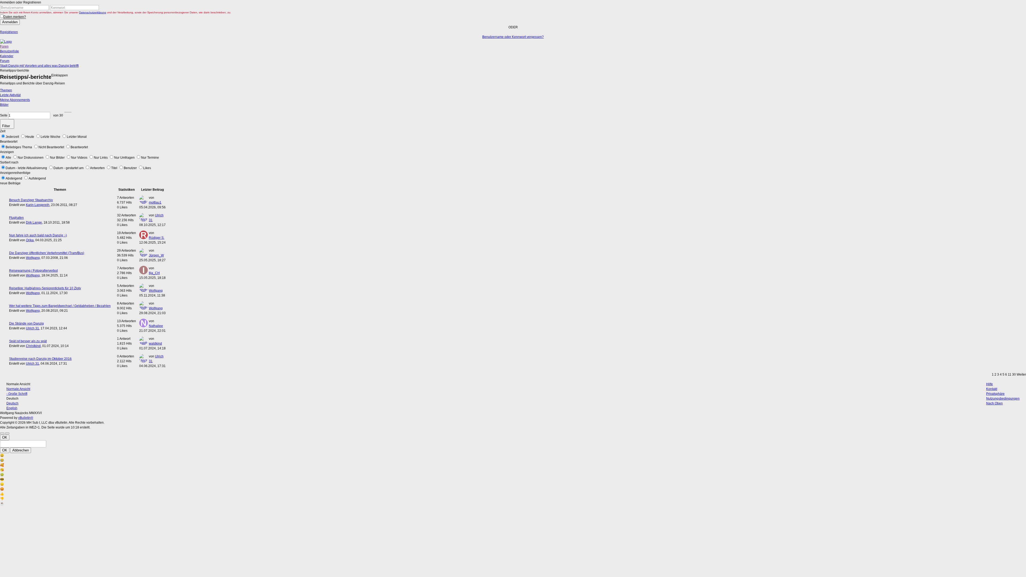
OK (4, 437)
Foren (4, 46)
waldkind (155, 343)
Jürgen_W (156, 255)
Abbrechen (20, 450)
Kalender (6, 56)
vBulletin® (25, 418)
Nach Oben (994, 403)
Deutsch (12, 403)
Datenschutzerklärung (92, 12)
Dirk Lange (34, 222)
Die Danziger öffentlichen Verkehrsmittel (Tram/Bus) (46, 253)
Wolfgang (33, 258)
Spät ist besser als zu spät (28, 341)
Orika (30, 240)
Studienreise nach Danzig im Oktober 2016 (40, 359)
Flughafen (16, 218)
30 (1014, 374)
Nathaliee (156, 326)
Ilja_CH (154, 273)
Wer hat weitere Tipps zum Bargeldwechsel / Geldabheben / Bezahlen (60, 306)
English (11, 408)
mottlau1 (155, 202)
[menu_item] (513, 455)
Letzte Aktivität (10, 95)
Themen (6, 90)
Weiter (1021, 374)
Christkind (33, 346)
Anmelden (10, 22)
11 (1009, 374)
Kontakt (991, 389)
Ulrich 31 (32, 328)
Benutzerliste (9, 51)
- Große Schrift (16, 394)
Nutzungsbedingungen (1003, 398)
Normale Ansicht (18, 389)
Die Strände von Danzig (26, 323)
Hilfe (989, 384)
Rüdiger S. (156, 238)
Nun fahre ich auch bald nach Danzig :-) (38, 235)
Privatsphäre (995, 394)
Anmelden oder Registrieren (20, 2)
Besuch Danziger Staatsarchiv (31, 200)
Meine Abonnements (15, 100)
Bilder (4, 105)
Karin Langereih (37, 205)
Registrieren (9, 32)
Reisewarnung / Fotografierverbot (33, 270)
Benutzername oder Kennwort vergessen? (513, 37)
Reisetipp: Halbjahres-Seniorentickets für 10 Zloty (45, 288)
